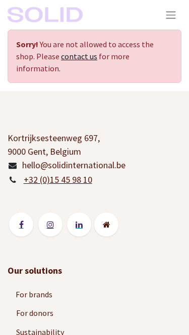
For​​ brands (35, 294)
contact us (79, 56)
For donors (34, 313)
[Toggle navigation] (170, 15)
